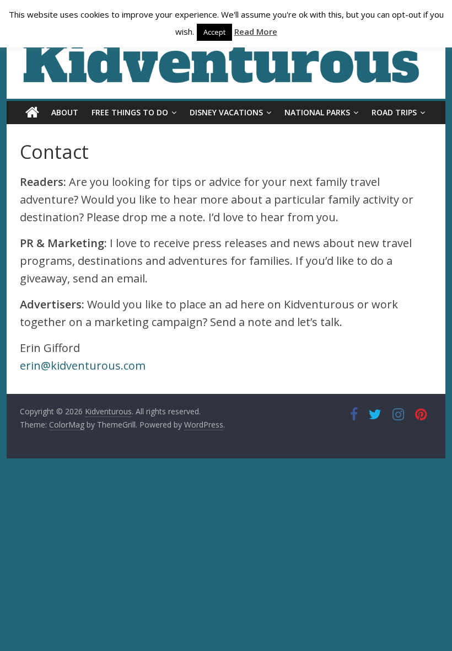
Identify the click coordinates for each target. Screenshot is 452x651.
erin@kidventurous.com (83, 365)
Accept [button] (214, 32)
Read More (255, 31)
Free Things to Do (130, 112)
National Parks (317, 112)
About (64, 112)
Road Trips (394, 112)
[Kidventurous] (32, 112)
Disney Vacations (226, 112)
